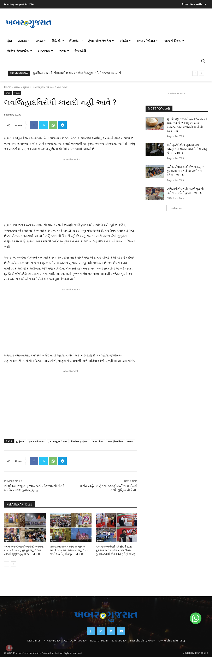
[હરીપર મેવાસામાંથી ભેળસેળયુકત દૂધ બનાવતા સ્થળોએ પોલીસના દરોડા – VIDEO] (155, 171)
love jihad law (115, 441)
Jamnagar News (58, 441)
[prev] (195, 73)
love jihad (98, 441)
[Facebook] (34, 125)
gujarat (20, 441)
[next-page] (13, 564)
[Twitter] (43, 125)
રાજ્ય (17, 87)
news (130, 441)
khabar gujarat (79, 441)
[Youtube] (121, 631)
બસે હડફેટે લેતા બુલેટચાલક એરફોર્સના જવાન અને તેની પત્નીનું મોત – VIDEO (187, 149)
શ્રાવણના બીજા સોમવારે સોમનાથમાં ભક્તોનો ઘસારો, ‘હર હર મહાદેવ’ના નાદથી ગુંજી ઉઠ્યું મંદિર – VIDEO (23, 550)
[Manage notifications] (9, 648)
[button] (203, 61)
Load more (175, 208)
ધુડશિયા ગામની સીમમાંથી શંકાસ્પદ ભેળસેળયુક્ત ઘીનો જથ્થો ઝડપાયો (77, 73)
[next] (201, 73)
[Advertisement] (130, 23)
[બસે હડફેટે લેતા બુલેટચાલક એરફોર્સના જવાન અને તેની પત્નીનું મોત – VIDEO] (155, 149)
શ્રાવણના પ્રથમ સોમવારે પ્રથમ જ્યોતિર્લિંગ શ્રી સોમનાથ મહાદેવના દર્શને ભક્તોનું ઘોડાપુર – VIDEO (69, 550)
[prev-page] (6, 564)
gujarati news (37, 441)
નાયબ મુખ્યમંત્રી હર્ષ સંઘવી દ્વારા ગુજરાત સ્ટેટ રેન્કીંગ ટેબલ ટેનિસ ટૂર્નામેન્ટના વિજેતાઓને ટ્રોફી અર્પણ (116, 550)
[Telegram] (62, 125)
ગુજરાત (27, 87)
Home (7, 87)
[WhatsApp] (53, 125)
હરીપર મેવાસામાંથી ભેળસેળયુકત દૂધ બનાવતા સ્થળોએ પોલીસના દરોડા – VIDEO (185, 171)
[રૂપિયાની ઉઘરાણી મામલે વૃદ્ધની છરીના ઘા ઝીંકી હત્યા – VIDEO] (155, 193)
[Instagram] (101, 631)
